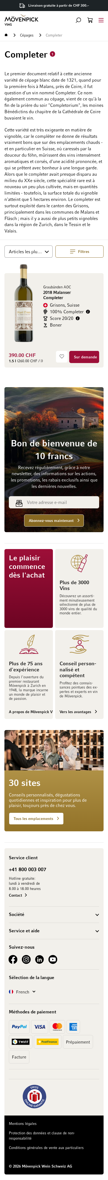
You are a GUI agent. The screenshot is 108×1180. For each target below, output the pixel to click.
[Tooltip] (88, 312)
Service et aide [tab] (24, 930)
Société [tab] (16, 914)
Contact (15, 895)
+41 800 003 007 (27, 869)
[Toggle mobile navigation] (101, 20)
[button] (78, 20)
